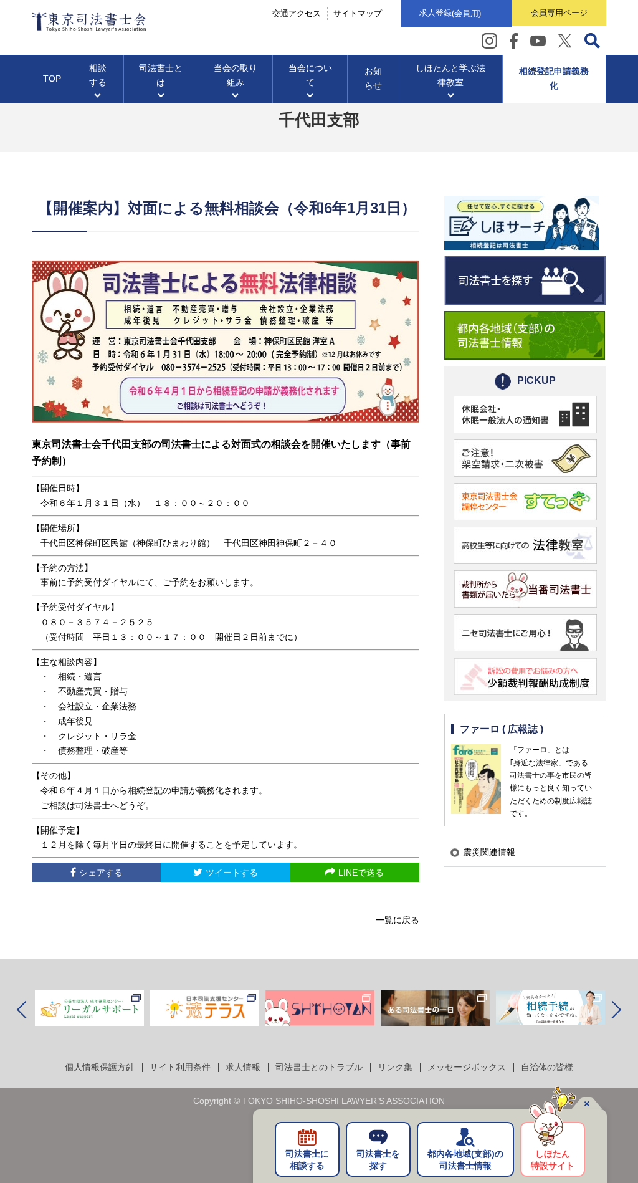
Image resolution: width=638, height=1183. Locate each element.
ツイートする (232, 873)
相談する (98, 75)
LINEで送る (361, 873)
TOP (52, 79)
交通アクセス (296, 13)
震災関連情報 (489, 852)
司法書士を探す (378, 1160)
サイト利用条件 (180, 1067)
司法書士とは (161, 75)
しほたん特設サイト (552, 1160)
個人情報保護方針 (100, 1067)
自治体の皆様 (547, 1067)
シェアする (101, 873)
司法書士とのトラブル (319, 1067)
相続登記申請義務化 (554, 78)
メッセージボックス (466, 1067)
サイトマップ (357, 13)
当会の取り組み (235, 75)
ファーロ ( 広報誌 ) (501, 729)
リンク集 (395, 1067)
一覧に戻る (397, 920)
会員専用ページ (559, 12)
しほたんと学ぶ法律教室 (450, 75)
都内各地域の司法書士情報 (465, 1160)
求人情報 (243, 1067)
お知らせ (373, 78)
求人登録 (450, 13)
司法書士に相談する (307, 1160)
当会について (310, 75)
